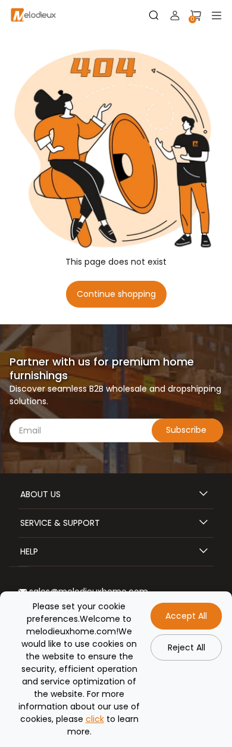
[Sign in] (175, 15)
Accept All (186, 616)
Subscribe (187, 430)
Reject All (186, 647)
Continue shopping (116, 294)
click (95, 719)
